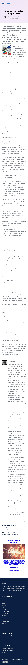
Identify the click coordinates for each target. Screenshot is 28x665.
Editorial (12, 18)
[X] (5, 662)
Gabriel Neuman (5, 627)
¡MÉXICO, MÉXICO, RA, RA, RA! (9, 530)
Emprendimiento (6, 611)
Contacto (4, 642)
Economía (4, 607)
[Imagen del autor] (5, 17)
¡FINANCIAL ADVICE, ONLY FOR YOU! (10, 534)
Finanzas (4, 615)
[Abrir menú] (25, 4)
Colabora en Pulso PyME (7, 640)
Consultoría (4, 605)
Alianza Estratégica (6, 599)
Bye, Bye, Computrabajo (7, 527)
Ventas (16, 18)
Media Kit (4, 638)
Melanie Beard (5, 625)
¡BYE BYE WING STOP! (7, 537)
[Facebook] (3, 662)
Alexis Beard (4, 630)
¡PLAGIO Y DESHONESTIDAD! (8, 532)
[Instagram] (7, 662)
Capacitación (5, 601)
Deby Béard (4, 623)
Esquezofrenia (5, 613)
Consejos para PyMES (7, 635)
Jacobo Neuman (11, 16)
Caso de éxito (5, 603)
